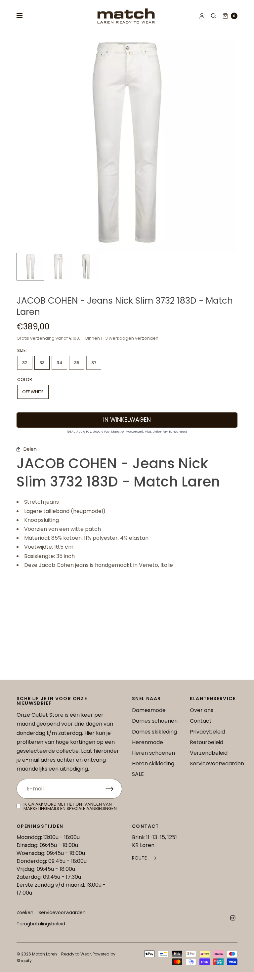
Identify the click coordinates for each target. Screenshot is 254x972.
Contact (201, 721)
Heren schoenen (153, 753)
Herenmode (147, 742)
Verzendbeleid (209, 753)
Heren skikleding (153, 763)
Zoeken (25, 912)
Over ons (201, 710)
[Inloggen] (201, 15)
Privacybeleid (207, 732)
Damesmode (149, 710)
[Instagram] (233, 918)
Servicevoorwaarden (217, 763)
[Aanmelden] (114, 789)
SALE (138, 774)
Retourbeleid (206, 742)
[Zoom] (127, 142)
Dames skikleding (154, 732)
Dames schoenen (155, 721)
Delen (30, 449)
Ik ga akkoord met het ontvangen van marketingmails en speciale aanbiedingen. (70, 806)
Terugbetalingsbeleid (41, 923)
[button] (144, 858)
